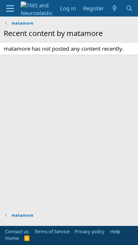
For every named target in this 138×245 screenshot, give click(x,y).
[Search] (129, 8)
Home (12, 238)
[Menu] (10, 8)
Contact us (17, 231)
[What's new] (114, 8)
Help (115, 231)
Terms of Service (52, 231)
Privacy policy (90, 231)
